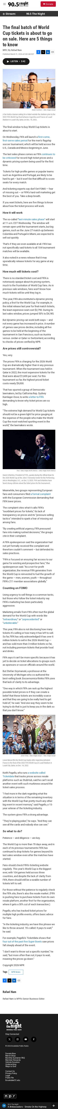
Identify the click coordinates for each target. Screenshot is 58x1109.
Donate (49, 4)
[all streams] (54, 1105)
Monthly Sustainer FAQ (15, 1058)
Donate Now (10, 1054)
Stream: (10, 13)
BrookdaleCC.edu (12, 1080)
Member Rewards (13, 1060)
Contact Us (10, 1071)
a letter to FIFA (36, 397)
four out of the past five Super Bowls (22, 941)
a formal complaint (41, 494)
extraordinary (10, 619)
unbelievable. (10, 623)
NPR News (15, 972)
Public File (9, 1078)
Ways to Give (10, 1066)
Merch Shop (10, 1056)
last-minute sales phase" (32, 219)
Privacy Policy (11, 1073)
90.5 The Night (35, 13)
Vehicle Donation (12, 1062)
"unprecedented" (30, 619)
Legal (7, 1076)
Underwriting (10, 1064)
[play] (4, 1105)
